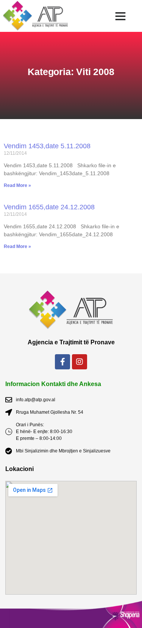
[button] (120, 15)
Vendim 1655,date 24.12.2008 (49, 207)
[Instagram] (79, 361)
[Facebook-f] (62, 361)
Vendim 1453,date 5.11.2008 (47, 146)
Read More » (17, 185)
